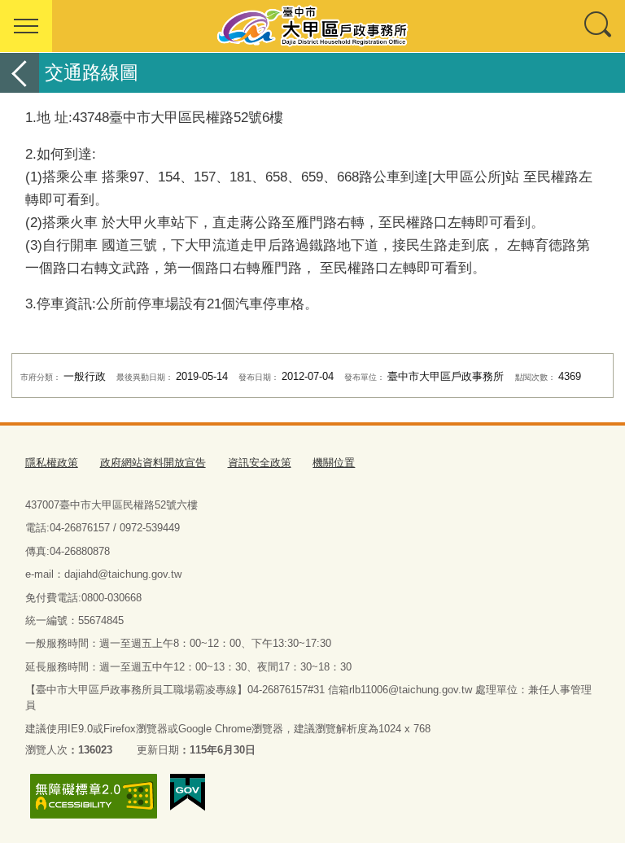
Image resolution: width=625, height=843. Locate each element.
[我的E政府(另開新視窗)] (187, 792)
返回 (19, 73)
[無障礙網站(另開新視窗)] (93, 796)
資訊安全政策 (259, 462)
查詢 (599, 26)
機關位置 (333, 462)
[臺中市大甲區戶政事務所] (312, 26)
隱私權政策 (51, 462)
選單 (26, 26)
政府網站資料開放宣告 (153, 462)
